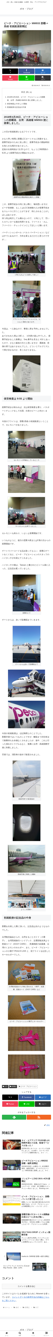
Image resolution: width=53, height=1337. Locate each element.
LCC (6, 1086)
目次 (23, 92)
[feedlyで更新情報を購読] (14, 1117)
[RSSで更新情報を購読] (39, 1117)
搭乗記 (14, 1086)
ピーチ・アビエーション (29, 1086)
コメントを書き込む (26, 1286)
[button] (43, 78)
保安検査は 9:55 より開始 (17, 104)
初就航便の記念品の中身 (16, 107)
